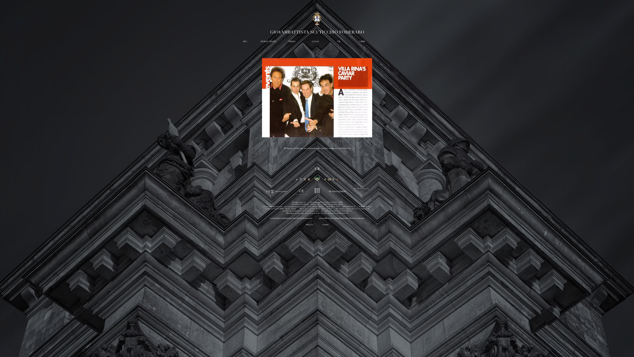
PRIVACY (309, 225)
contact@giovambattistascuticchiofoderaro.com (291, 218)
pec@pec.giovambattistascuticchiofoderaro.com (300, 211)
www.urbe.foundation (315, 207)
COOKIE (325, 225)
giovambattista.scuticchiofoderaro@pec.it (336, 211)
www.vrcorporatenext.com (272, 207)
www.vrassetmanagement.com (295, 207)
